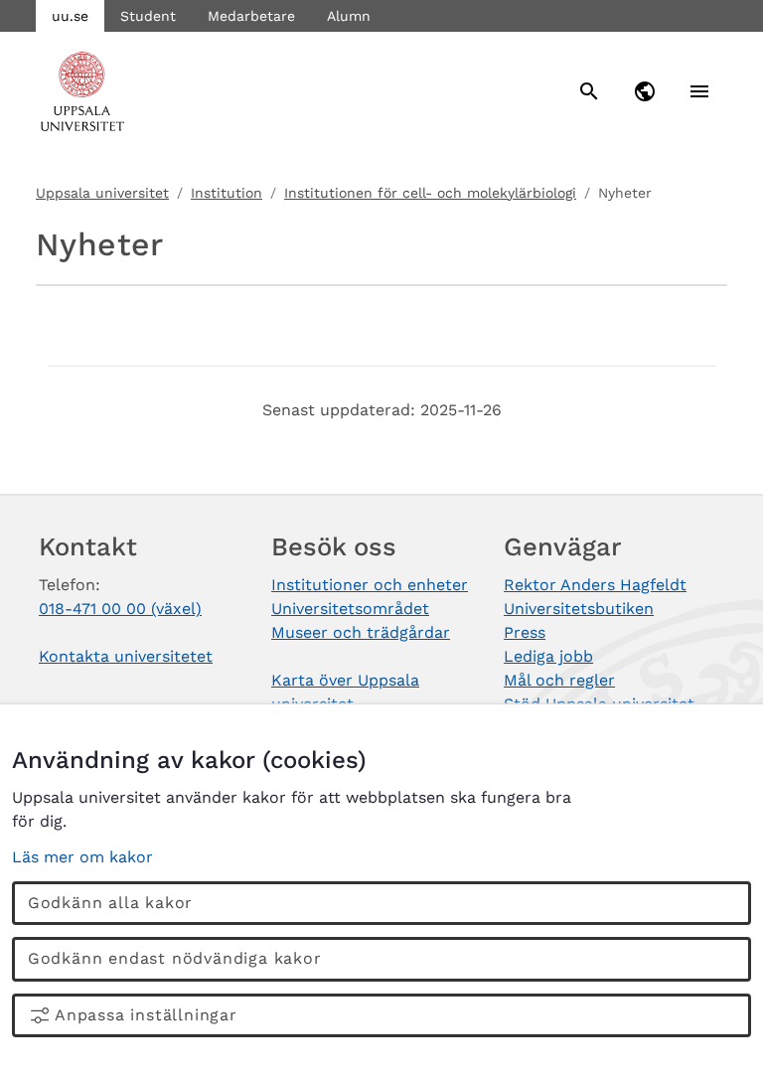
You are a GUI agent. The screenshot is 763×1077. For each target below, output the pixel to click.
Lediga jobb (548, 656)
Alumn (349, 16)
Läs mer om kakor (82, 856)
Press (524, 632)
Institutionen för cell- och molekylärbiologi (430, 193)
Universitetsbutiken (579, 608)
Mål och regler (559, 680)
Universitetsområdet (350, 608)
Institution (226, 193)
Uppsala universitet (102, 193)
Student (148, 16)
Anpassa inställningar (146, 1014)
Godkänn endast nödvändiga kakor (175, 958)
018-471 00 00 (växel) (120, 608)
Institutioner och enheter (369, 584)
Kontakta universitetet (126, 656)
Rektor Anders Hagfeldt (595, 584)
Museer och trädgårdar (360, 632)
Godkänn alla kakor (110, 902)
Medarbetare (251, 16)
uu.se (70, 16)
